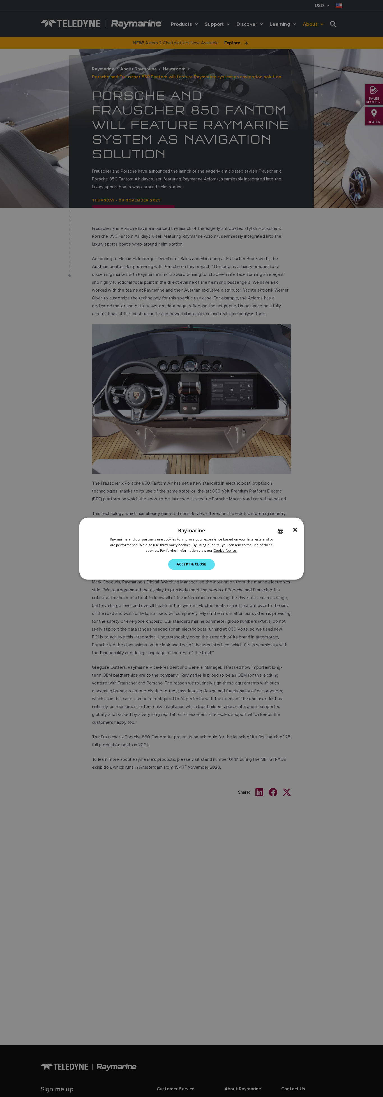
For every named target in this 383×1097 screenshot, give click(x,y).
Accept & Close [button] (191, 564)
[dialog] (191, 548)
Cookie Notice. (225, 550)
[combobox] (280, 531)
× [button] (295, 529)
